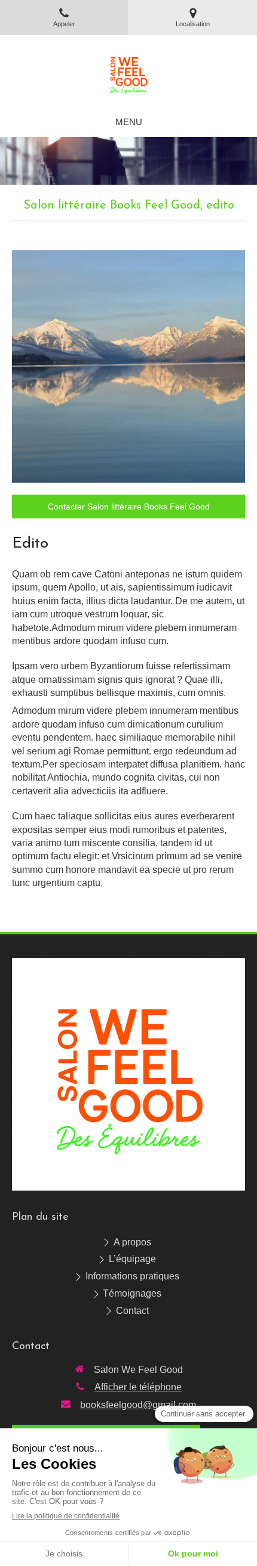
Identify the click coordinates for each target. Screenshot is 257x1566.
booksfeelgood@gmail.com (138, 1405)
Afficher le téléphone (138, 1387)
